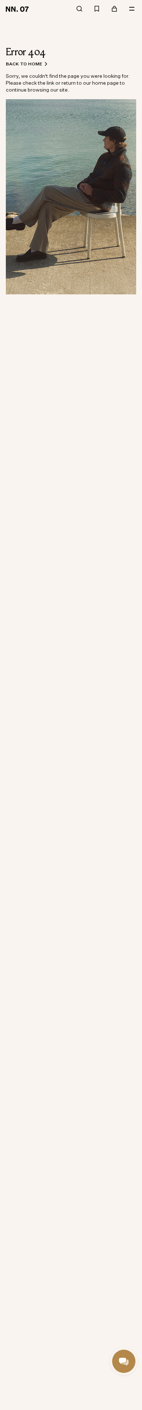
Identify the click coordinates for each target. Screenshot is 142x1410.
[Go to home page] (18, 8)
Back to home (24, 64)
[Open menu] (132, 9)
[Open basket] (114, 9)
